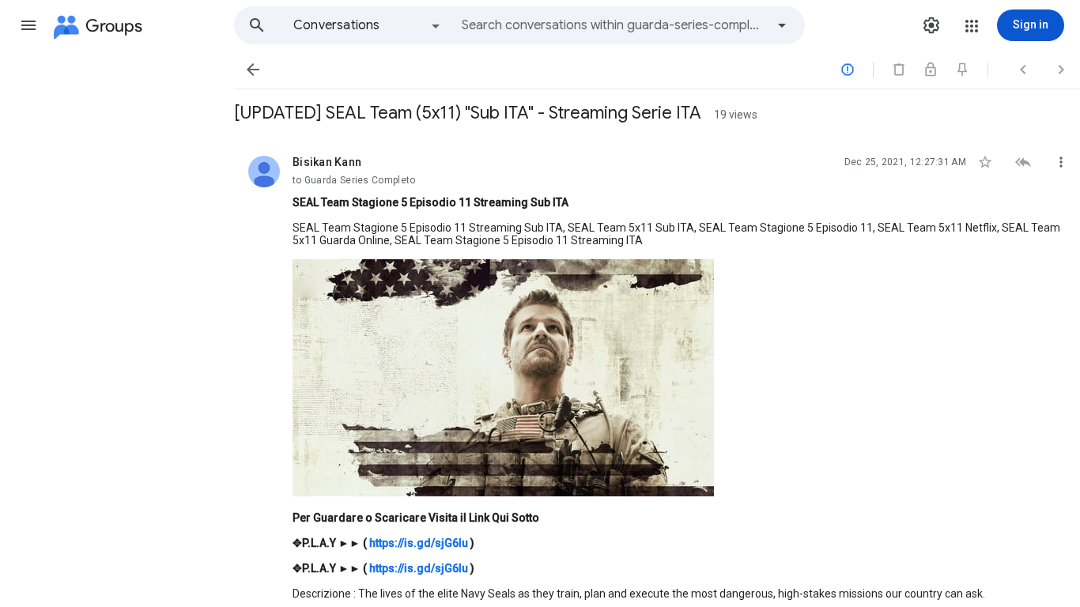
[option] (368, 25)
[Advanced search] (782, 25)
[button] (28, 25)
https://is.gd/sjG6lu (418, 543)
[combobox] (613, 25)
